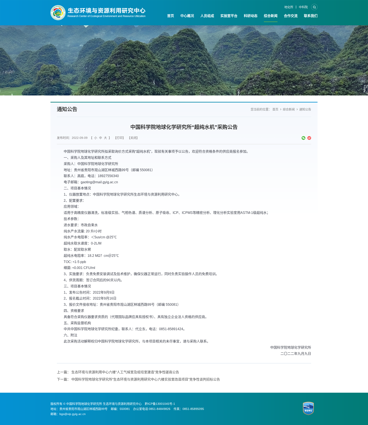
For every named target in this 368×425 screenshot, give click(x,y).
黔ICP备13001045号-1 (160, 403)
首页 (170, 16)
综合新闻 (270, 16)
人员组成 (207, 16)
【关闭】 (133, 137)
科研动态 (250, 16)
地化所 (288, 7)
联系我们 (311, 16)
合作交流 (291, 16)
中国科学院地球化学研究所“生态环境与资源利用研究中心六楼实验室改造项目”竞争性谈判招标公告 (145, 379)
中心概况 (187, 16)
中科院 (303, 7)
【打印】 (119, 137)
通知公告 (305, 109)
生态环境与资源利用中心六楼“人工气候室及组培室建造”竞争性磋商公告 (125, 372)
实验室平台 (228, 16)
